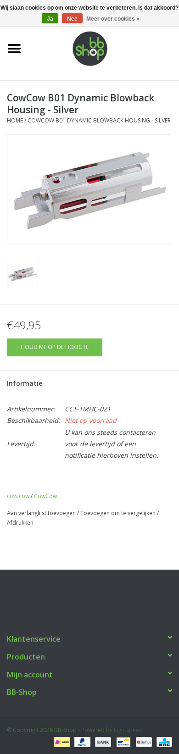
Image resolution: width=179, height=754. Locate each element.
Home (15, 120)
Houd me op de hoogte (55, 347)
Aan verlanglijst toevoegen (41, 513)
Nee (72, 19)
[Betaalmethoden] (60, 741)
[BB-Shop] (104, 48)
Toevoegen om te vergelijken (118, 513)
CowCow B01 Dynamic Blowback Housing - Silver (99, 120)
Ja (50, 19)
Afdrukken (20, 523)
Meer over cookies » (113, 19)
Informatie (24, 383)
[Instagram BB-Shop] (97, 597)
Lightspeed (128, 730)
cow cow (18, 496)
